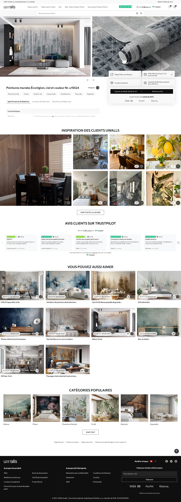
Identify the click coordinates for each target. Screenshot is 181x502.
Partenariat (97, 482)
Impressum (70, 477)
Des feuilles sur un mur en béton (60, 339)
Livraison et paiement (12, 482)
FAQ (5, 473)
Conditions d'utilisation (102, 473)
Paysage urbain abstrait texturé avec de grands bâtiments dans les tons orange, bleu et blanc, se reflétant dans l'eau (62, 376)
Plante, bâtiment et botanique (13, 339)
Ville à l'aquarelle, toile (10, 302)
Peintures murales (72, 442)
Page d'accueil (59, 442)
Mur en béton (143, 339)
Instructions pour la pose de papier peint (16, 487)
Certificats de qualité (40, 477)
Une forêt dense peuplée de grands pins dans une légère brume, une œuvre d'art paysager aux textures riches (107, 302)
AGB (67, 482)
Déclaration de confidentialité (77, 473)
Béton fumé (97, 339)
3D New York (6, 376)
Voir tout (90, 432)
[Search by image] (137, 13)
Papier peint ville (86, 442)
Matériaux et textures (12, 477)
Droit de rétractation (40, 473)
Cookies (96, 477)
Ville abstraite (144, 302)
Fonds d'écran (37, 482)
